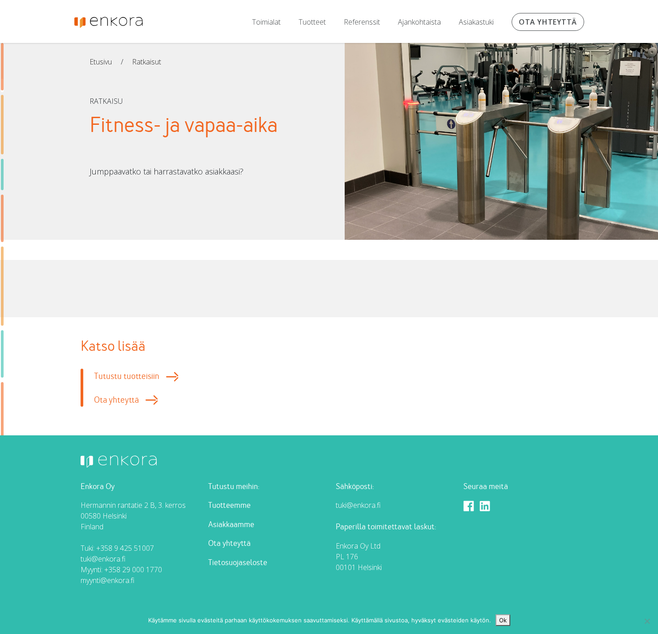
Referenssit (362, 22)
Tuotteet (312, 22)
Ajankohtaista (419, 22)
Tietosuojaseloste (237, 562)
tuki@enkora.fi (103, 559)
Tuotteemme (229, 505)
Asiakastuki (476, 22)
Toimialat (266, 22)
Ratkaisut (146, 62)
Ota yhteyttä (548, 22)
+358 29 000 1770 (133, 569)
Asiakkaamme (231, 524)
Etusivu (101, 62)
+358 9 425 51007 (125, 548)
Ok (503, 620)
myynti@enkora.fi (107, 580)
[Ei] (646, 621)
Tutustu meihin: (233, 486)
